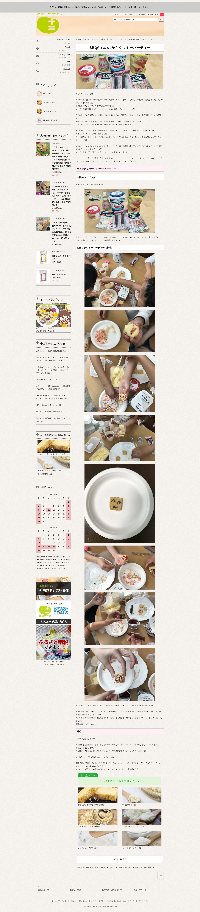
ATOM (146, 901)
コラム (73, 901)
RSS (140, 901)
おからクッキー (49, 102)
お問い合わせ (82, 901)
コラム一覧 (118, 39)
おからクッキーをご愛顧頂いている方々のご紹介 (45, 329)
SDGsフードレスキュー (52, 120)
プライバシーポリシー (97, 901)
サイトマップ (133, 901)
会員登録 (142, 15)
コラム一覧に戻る (119, 859)
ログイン (131, 15)
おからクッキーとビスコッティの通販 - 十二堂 (94, 39)
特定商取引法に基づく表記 (116, 901)
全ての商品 (47, 94)
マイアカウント (117, 15)
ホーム (54, 901)
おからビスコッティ (50, 111)
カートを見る (156, 15)
